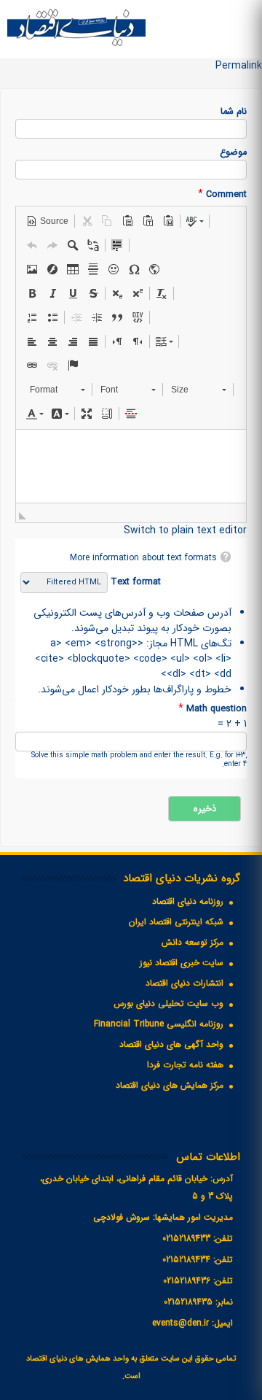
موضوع (233, 153)
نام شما (234, 112)
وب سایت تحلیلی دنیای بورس (168, 1003)
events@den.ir (180, 1323)
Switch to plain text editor (185, 530)
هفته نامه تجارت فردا (185, 1065)
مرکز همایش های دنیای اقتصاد (169, 1085)
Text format (134, 582)
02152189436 (186, 1281)
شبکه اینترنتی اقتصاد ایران (176, 922)
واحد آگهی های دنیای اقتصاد (171, 1044)
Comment (222, 194)
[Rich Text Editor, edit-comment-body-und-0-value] (131, 466)
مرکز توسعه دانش (192, 942)
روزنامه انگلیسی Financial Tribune (158, 1024)
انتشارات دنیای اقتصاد (184, 983)
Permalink (238, 66)
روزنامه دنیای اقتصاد (187, 901)
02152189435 (188, 1302)
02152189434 (186, 1259)
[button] (47, 221)
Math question (212, 708)
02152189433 (186, 1238)
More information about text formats (143, 558)
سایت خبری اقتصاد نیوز (181, 963)
